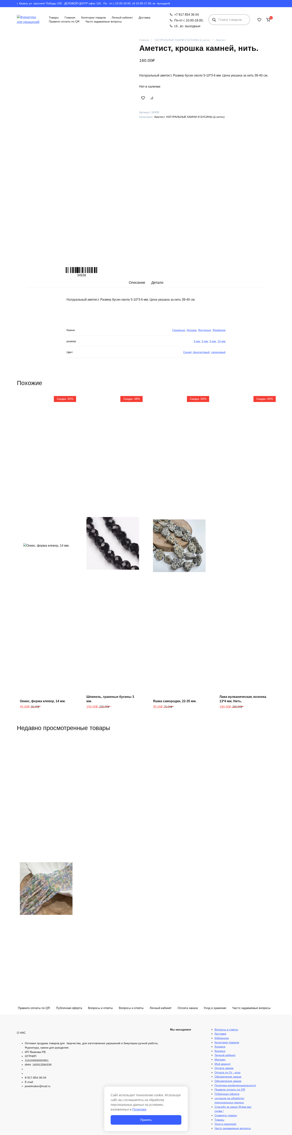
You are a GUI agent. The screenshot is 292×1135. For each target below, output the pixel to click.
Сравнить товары (226, 1115)
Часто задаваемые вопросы (103, 21)
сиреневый (218, 352)
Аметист (221, 40)
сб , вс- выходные (187, 26)
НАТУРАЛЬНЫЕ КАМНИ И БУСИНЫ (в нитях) (182, 40)
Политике (139, 1109)
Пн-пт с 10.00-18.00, (188, 20)
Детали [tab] (157, 283)
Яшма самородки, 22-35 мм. (174, 701)
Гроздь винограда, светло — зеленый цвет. (175, 1044)
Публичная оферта (227, 1093)
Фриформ (219, 330)
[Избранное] (259, 19)
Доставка (144, 17)
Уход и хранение (215, 1008)
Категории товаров (93, 17)
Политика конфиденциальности (235, 1085)
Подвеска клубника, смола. (241, 1046)
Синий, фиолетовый (196, 352)
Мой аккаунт (223, 1063)
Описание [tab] (137, 283)
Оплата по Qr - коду (228, 1072)
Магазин (220, 1059)
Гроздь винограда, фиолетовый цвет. (112, 1044)
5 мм (205, 341)
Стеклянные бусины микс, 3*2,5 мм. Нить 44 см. (45, 1044)
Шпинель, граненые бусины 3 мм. (110, 699)
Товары (54, 17)
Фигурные (204, 330)
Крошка (191, 330)
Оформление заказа (228, 1076)
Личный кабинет (122, 17)
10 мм (221, 341)
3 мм (197, 341)
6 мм (213, 341)
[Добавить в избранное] (143, 98)
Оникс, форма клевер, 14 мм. (43, 701)
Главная (70, 17)
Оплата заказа (224, 1068)
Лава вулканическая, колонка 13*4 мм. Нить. (242, 699)
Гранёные (178, 330)
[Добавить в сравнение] (151, 98)
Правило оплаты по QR (64, 21)
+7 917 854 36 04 (186, 14)
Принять (146, 1119)
